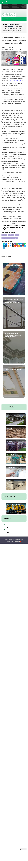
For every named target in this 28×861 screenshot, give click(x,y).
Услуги (11, 24)
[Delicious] (10, 246)
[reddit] (15, 246)
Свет (17, 234)
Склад (4, 234)
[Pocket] (17, 246)
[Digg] (13, 246)
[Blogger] (8, 246)
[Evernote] (25, 244)
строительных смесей (15, 80)
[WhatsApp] (17, 244)
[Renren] (21, 246)
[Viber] (15, 244)
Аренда (7, 532)
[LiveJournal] (6, 246)
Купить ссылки (23, 849)
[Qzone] (19, 246)
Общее (20, 24)
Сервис (5, 26)
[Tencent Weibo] (4, 248)
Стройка (10, 26)
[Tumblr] (23, 244)
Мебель (11, 234)
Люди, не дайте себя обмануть (10, 238)
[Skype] (21, 244)
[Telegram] (10, 244)
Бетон (7, 524)
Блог (15, 24)
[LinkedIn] (4, 246)
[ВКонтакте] (6, 244)
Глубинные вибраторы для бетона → (14, 229)
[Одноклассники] (8, 244)
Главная (5, 24)
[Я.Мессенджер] (4, 244)
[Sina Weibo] (23, 246)
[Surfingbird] (25, 246)
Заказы (7, 529)
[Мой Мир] (19, 244)
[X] (13, 244)
